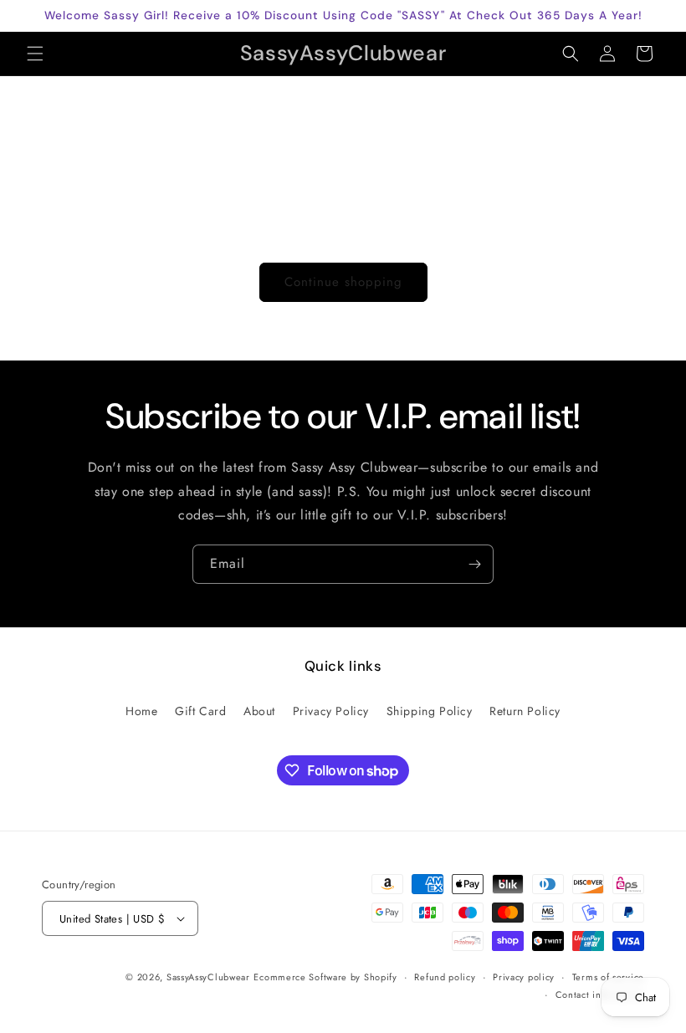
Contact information (599, 994)
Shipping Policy (430, 711)
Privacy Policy (331, 711)
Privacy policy (524, 977)
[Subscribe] (474, 564)
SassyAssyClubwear (208, 977)
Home (141, 711)
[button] (35, 53)
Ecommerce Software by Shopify (325, 977)
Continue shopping (343, 282)
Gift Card (200, 711)
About (259, 711)
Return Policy (525, 711)
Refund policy (444, 977)
